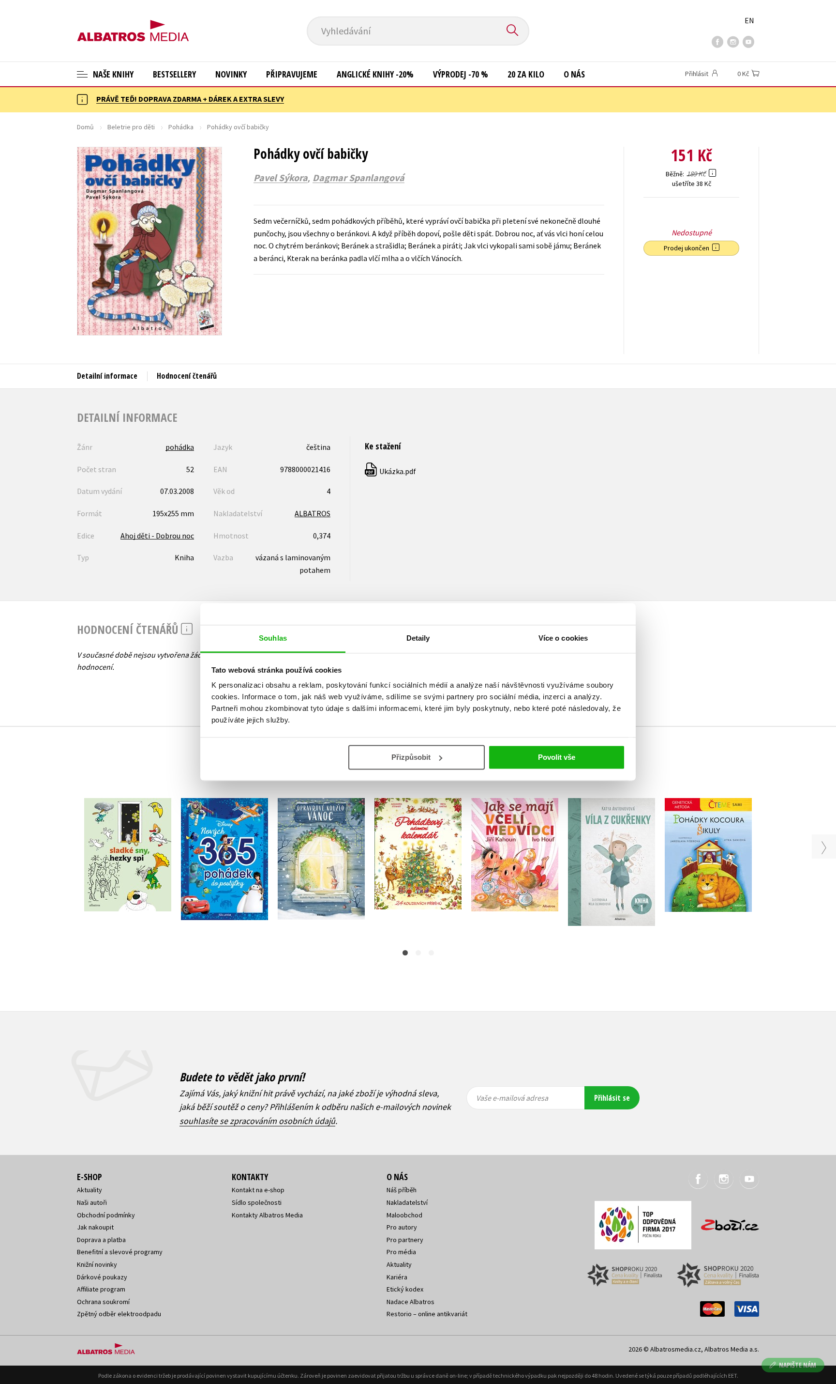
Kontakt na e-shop (258, 1189)
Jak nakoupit (95, 1227)
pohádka (179, 447)
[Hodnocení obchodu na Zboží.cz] (725, 1222)
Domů (85, 127)
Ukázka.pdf (391, 471)
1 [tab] (405, 952)
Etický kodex (405, 1289)
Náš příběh (402, 1189)
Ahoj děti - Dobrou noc (157, 535)
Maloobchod (404, 1215)
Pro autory (402, 1227)
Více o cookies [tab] (563, 638)
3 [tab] (431, 952)
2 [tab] (418, 952)
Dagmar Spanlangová (358, 177)
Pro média (401, 1251)
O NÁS (574, 74)
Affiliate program (101, 1289)
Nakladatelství (407, 1202)
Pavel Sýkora (281, 177)
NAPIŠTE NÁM (797, 1364)
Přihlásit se (612, 1097)
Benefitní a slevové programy (120, 1251)
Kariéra (397, 1277)
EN (749, 20)
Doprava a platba (101, 1239)
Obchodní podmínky (106, 1215)
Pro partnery (405, 1239)
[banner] (133, 23)
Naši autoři (92, 1202)
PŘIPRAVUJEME (291, 74)
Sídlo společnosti (257, 1202)
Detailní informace (107, 375)
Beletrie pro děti (131, 127)
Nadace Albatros (410, 1301)
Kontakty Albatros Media (267, 1215)
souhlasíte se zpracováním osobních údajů (257, 1120)
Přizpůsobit (411, 757)
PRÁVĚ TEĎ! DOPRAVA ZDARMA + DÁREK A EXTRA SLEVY (190, 99)
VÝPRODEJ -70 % (460, 74)
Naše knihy (112, 74)
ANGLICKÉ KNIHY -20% (375, 74)
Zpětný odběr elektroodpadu (119, 1313)
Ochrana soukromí (103, 1301)
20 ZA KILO (526, 74)
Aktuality (89, 1189)
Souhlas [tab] (273, 638)
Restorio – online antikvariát (427, 1313)
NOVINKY (231, 74)
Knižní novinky (97, 1264)
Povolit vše (556, 757)
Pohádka (181, 127)
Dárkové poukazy (102, 1277)
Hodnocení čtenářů (187, 375)
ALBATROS (312, 513)
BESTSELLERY (174, 74)
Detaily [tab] (418, 638)
